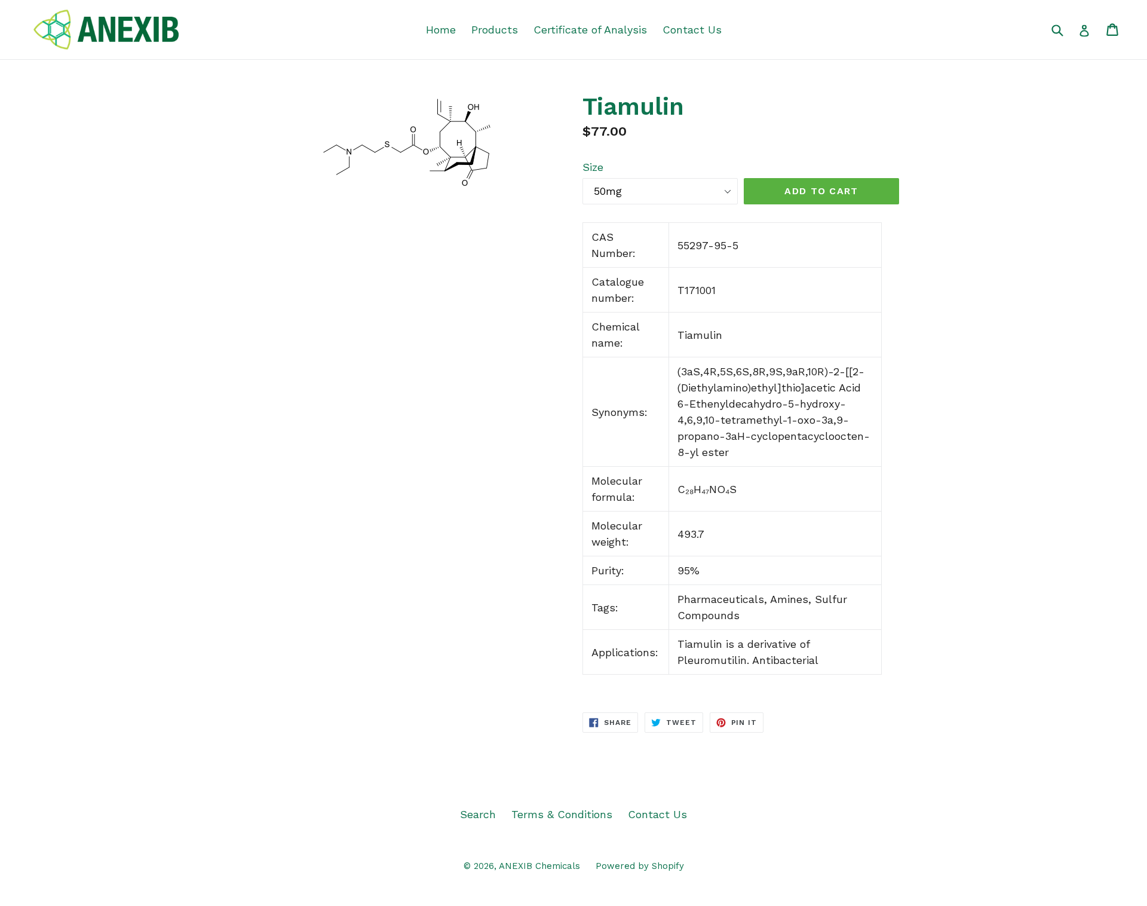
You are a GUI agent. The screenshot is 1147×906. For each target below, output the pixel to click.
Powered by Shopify (640, 866)
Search (478, 814)
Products (494, 29)
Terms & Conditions (561, 814)
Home (441, 29)
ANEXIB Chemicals (539, 866)
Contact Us (692, 29)
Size (592, 167)
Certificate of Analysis (590, 29)
